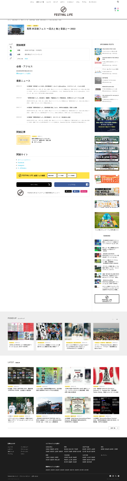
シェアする (71, 185)
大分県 (89, 457)
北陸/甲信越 (32, 20)
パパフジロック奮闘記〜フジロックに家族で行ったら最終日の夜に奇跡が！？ (49, 345)
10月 (29, 25)
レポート (62, 2)
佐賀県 (84, 457)
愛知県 (107, 449)
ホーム (32, 2)
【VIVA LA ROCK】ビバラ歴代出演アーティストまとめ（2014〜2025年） (20, 345)
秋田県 (52, 451)
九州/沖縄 (85, 455)
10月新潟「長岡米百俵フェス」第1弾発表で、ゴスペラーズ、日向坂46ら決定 (48, 117)
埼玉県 (66, 451)
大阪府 (48, 457)
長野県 (89, 449)
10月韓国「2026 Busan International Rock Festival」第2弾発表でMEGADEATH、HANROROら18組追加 (78, 420)
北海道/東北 (49, 447)
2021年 (72, 470)
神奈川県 (71, 449)
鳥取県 (66, 459)
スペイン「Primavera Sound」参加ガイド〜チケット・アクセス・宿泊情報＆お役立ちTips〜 (106, 346)
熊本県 (89, 459)
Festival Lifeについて (13, 476)
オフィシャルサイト (24, 160)
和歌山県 (57, 459)
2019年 (82, 470)
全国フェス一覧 (40, 2)
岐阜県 (111, 449)
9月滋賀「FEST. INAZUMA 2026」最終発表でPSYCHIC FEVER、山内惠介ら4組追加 (20, 389)
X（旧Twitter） (22, 168)
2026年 (48, 470)
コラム (77, 2)
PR (10, 416)
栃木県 (79, 451)
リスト (34, 136)
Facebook (21, 163)
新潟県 (37, 20)
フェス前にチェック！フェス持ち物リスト (107, 230)
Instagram (21, 165)
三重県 (116, 449)
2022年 (67, 470)
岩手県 (56, 449)
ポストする (34, 185)
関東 (65, 447)
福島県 (61, 451)
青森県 (52, 449)
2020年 (77, 470)
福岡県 (93, 459)
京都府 (52, 457)
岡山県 (70, 457)
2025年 (53, 470)
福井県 (93, 451)
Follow (69, 191)
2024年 (57, 470)
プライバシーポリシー (25, 476)
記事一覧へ (113, 428)
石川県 (84, 451)
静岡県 (103, 449)
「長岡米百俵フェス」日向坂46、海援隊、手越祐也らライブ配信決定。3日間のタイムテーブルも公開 (55, 98)
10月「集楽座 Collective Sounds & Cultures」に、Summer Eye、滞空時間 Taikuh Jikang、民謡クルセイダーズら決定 (105, 390)
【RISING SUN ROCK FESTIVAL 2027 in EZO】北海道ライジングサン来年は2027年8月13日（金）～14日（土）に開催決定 (48, 420)
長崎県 (84, 462)
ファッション (24, 449)
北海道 (48, 449)
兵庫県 (56, 457)
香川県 (66, 462)
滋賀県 (52, 459)
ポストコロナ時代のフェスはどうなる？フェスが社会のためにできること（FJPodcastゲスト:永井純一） (77, 346)
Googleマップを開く (24, 73)
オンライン (104, 455)
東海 (102, 447)
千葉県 (76, 449)
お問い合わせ (35, 476)
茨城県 (70, 451)
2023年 (62, 470)
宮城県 (48, 451)
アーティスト (24, 451)
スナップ (55, 2)
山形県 (56, 451)
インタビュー (70, 2)
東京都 (66, 449)
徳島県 (75, 459)
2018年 (86, 470)
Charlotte (117, 479)
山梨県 (93, 449)
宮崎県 (93, 457)
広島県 (66, 457)
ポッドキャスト (93, 2)
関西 (47, 455)
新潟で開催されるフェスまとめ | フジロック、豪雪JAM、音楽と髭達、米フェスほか (41, 140)
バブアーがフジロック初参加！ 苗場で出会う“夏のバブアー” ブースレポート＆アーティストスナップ (20, 420)
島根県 (75, 457)
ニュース (48, 2)
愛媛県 (70, 462)
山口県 (70, 459)
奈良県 (48, 459)
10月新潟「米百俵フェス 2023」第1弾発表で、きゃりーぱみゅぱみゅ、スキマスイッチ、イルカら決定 (56, 86)
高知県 (75, 462)
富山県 (89, 451)
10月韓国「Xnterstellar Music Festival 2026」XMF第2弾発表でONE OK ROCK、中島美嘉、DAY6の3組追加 (106, 420)
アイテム (84, 2)
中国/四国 (67, 455)
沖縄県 (84, 459)
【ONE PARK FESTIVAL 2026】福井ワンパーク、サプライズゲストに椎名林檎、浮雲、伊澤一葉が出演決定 (77, 390)
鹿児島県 (89, 462)
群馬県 (75, 451)
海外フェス (108, 342)
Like (76, 191)
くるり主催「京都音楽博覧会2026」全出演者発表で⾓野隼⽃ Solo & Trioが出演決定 (49, 389)
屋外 (26, 58)
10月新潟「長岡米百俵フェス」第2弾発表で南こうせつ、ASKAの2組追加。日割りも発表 (52, 107)
